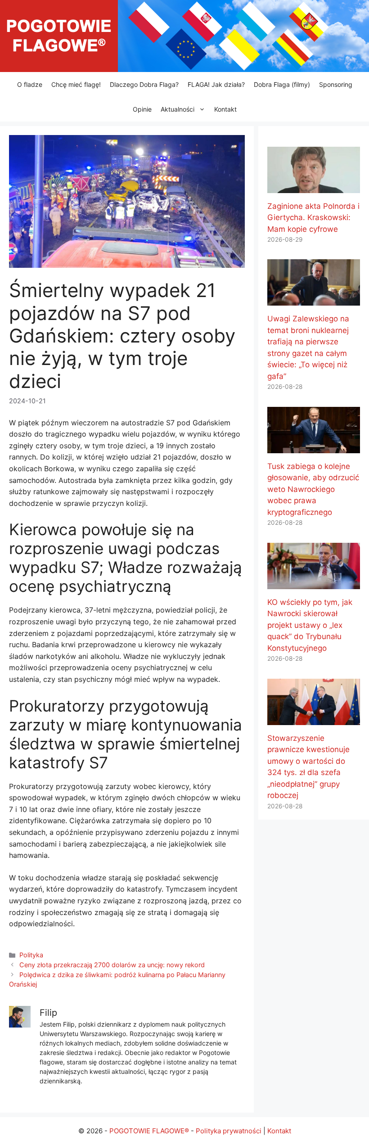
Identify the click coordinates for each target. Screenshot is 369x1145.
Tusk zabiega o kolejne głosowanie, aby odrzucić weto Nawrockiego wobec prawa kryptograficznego (313, 489)
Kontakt (225, 109)
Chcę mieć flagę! (76, 84)
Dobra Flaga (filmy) (282, 84)
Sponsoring (335, 84)
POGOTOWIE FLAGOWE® (149, 1131)
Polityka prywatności (228, 1131)
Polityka (31, 955)
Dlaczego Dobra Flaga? (144, 84)
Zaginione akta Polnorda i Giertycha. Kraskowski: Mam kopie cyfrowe (313, 218)
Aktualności (177, 109)
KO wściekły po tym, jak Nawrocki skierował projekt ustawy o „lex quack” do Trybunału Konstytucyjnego (309, 625)
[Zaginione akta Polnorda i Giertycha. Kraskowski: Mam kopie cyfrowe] (313, 186)
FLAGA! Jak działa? (216, 84)
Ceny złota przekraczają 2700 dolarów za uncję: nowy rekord (112, 965)
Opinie (142, 109)
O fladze (29, 84)
